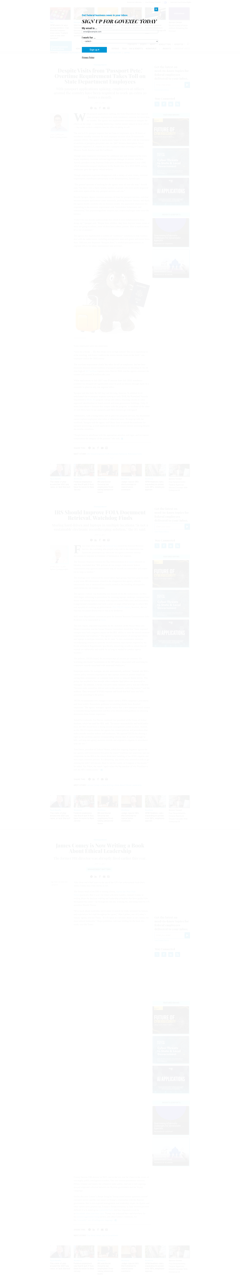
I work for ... (89, 37)
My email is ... (89, 28)
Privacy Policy (88, 57)
